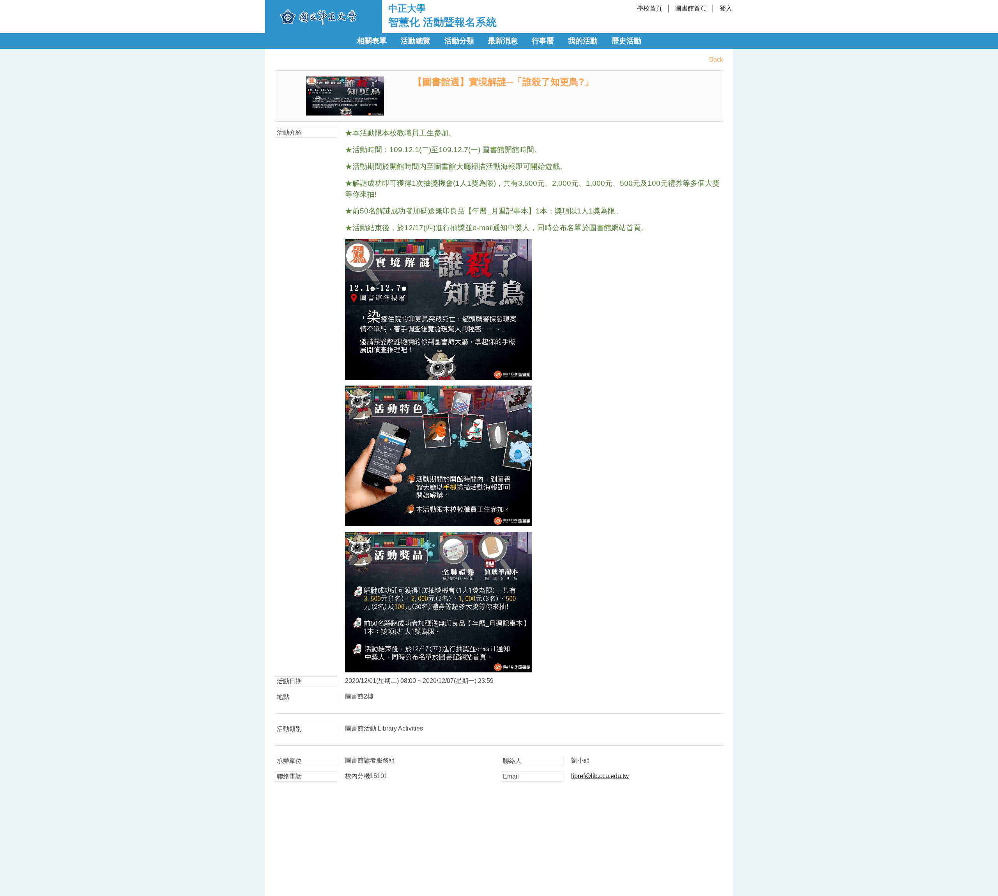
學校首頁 (649, 8)
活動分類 (459, 41)
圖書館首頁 (690, 8)
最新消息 (503, 41)
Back (716, 59)
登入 (726, 8)
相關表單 (372, 41)
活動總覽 (415, 41)
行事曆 (543, 41)
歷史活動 (626, 41)
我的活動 (583, 41)
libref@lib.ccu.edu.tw (600, 776)
